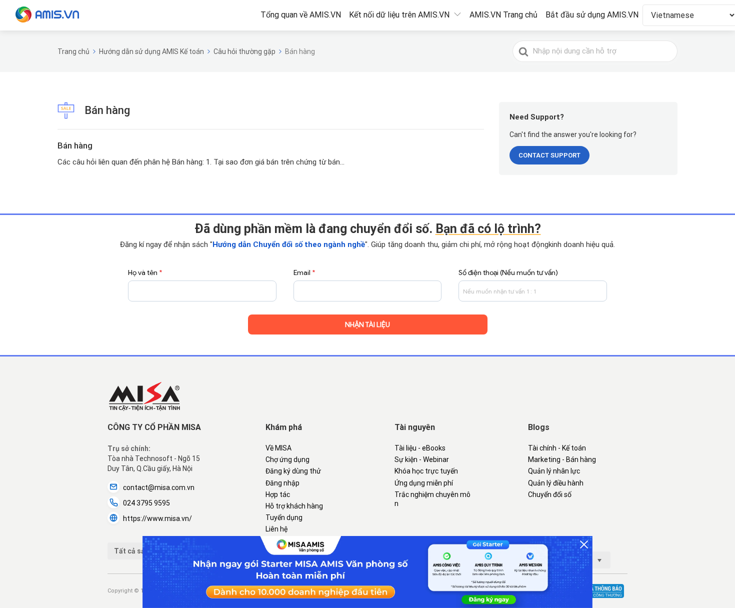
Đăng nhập (283, 483)
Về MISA (279, 448)
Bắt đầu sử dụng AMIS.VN (592, 15)
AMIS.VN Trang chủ (504, 15)
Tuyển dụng (284, 518)
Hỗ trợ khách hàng (294, 506)
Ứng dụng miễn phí (423, 483)
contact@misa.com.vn (158, 488)
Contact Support (549, 155)
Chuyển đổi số (550, 494)
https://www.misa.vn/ (157, 518)
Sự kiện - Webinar (421, 460)
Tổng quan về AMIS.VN (300, 15)
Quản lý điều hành (556, 483)
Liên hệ (277, 529)
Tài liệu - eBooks (420, 448)
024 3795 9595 (146, 503)
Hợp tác (278, 494)
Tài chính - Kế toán (557, 448)
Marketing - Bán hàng (562, 460)
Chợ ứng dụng (288, 460)
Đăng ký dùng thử (293, 471)
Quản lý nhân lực (554, 471)
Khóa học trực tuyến (426, 471)
